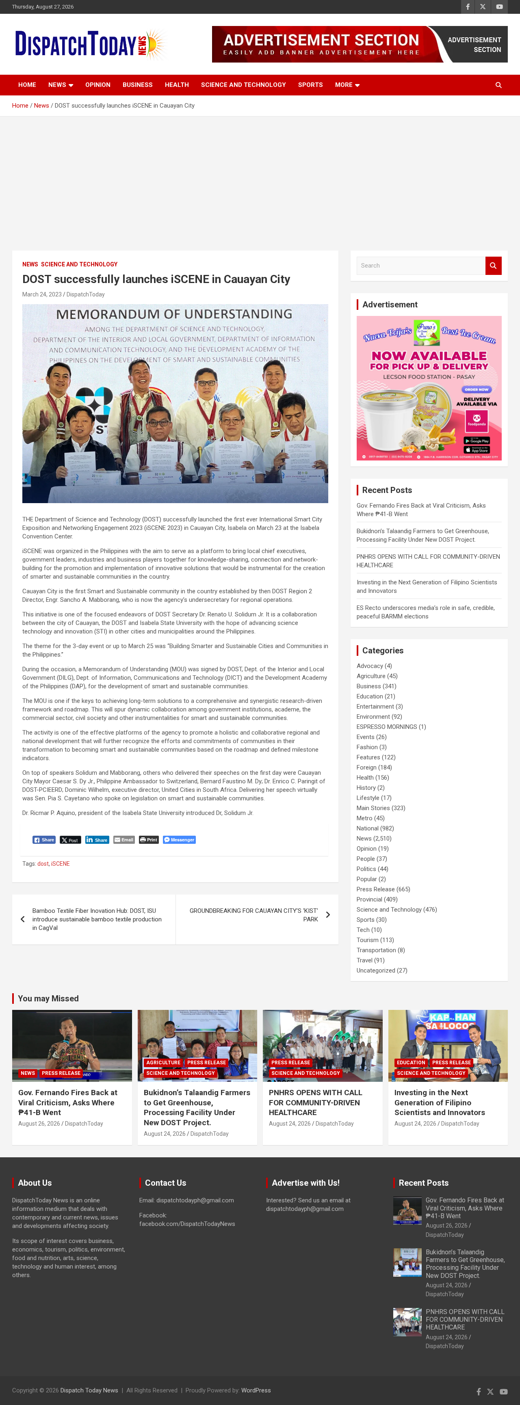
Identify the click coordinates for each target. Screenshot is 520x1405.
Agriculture (371, 676)
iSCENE (60, 863)
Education (370, 696)
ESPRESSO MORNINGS (387, 727)
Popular (367, 879)
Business (138, 85)
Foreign (367, 767)
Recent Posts (424, 1183)
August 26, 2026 (39, 1123)
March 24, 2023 (42, 294)
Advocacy (370, 666)
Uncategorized (376, 970)
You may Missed (48, 998)
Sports (310, 85)
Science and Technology (243, 85)
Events (366, 737)
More (344, 85)
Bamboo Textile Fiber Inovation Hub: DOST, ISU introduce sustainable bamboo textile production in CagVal (97, 919)
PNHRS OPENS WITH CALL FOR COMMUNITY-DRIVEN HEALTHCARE (315, 1102)
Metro (365, 818)
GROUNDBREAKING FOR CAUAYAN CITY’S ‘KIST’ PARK (254, 915)
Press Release (376, 889)
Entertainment (375, 706)
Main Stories (373, 808)
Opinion (97, 85)
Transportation (376, 950)
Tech (363, 930)
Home (27, 85)
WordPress (256, 1390)
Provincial (369, 899)
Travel (365, 960)
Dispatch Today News (89, 1390)
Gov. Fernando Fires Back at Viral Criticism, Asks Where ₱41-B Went (67, 1102)
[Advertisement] (260, 177)
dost (43, 863)
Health (177, 85)
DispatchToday (86, 294)
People (366, 858)
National (368, 828)
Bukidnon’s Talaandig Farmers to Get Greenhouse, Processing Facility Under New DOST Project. (197, 1107)
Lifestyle (368, 798)
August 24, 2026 (165, 1133)
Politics (366, 869)
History (366, 787)
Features (368, 757)
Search (493, 266)
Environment (373, 716)
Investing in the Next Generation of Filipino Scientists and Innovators (439, 1102)
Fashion (367, 747)
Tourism (368, 940)
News (57, 85)
